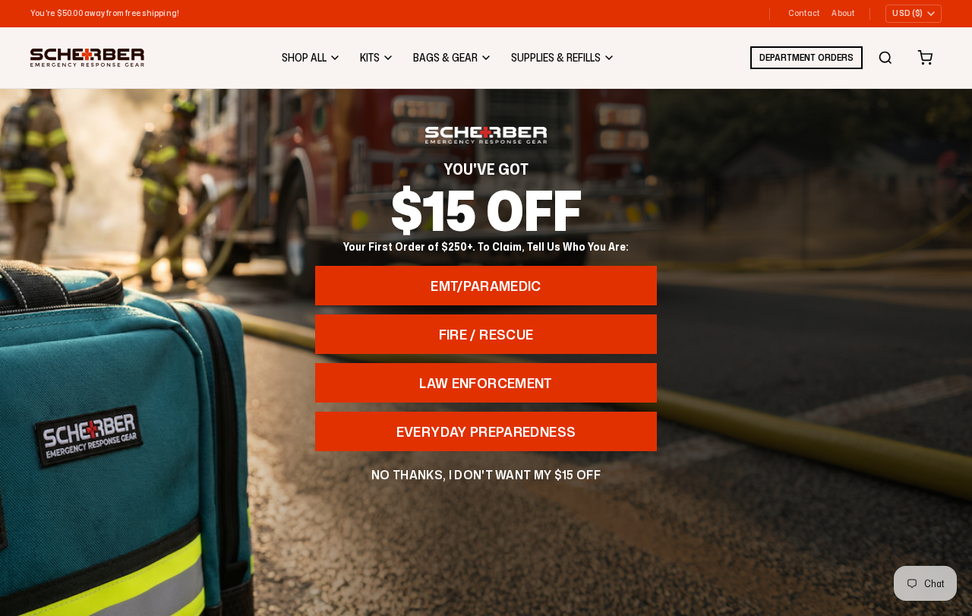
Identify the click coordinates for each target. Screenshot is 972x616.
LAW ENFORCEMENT (485, 383)
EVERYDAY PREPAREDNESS (486, 431)
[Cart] (925, 57)
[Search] (885, 57)
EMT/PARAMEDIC (486, 285)
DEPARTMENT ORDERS (806, 57)
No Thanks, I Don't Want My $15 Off (486, 474)
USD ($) (907, 13)
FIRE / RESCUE (486, 334)
